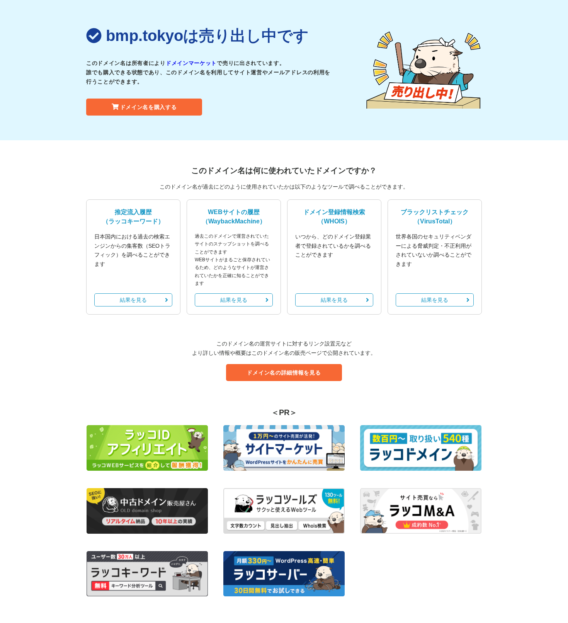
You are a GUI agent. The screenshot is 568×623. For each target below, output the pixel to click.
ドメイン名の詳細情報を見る (284, 372)
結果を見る (133, 300)
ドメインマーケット (191, 63)
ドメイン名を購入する (148, 107)
